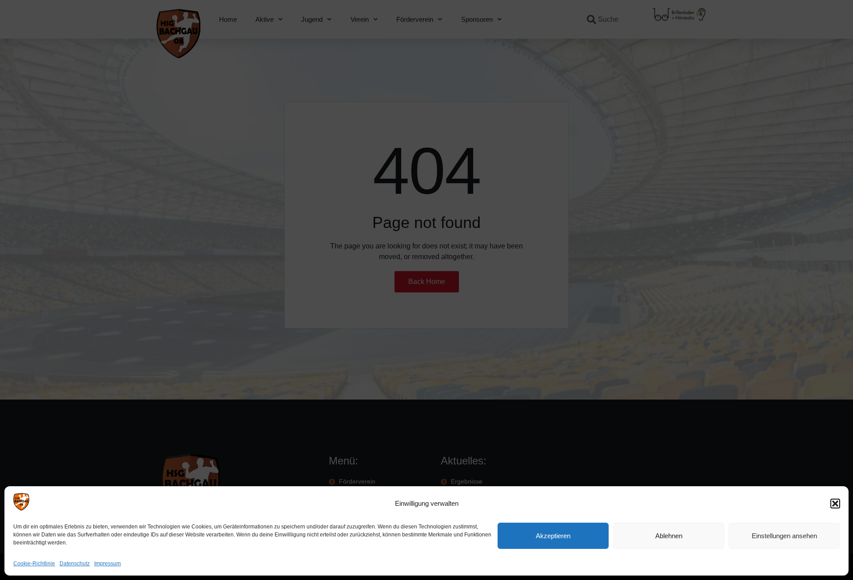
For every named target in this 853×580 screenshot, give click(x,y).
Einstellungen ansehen (784, 536)
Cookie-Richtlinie (34, 563)
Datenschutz (75, 563)
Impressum (107, 563)
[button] (835, 503)
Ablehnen (668, 536)
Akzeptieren (553, 536)
